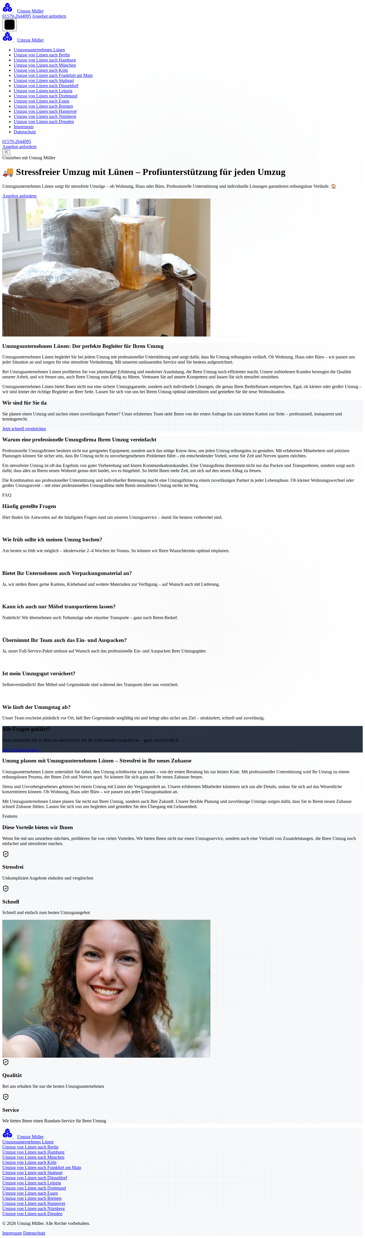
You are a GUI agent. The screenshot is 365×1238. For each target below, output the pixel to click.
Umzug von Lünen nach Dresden (44, 121)
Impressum (23, 126)
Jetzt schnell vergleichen (24, 428)
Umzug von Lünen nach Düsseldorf (46, 85)
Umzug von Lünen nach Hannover (45, 111)
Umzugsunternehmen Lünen (39, 49)
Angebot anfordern (49, 16)
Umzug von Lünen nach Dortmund (45, 95)
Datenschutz (25, 131)
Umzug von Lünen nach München (45, 65)
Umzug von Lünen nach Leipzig (43, 90)
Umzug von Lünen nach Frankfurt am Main (53, 75)
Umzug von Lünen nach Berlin (42, 54)
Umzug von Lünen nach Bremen (43, 106)
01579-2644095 (16, 16)
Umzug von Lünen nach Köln (41, 70)
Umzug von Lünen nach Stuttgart (44, 80)
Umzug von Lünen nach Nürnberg (45, 116)
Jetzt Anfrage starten (20, 749)
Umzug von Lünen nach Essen (41, 101)
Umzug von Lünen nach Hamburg (45, 60)
